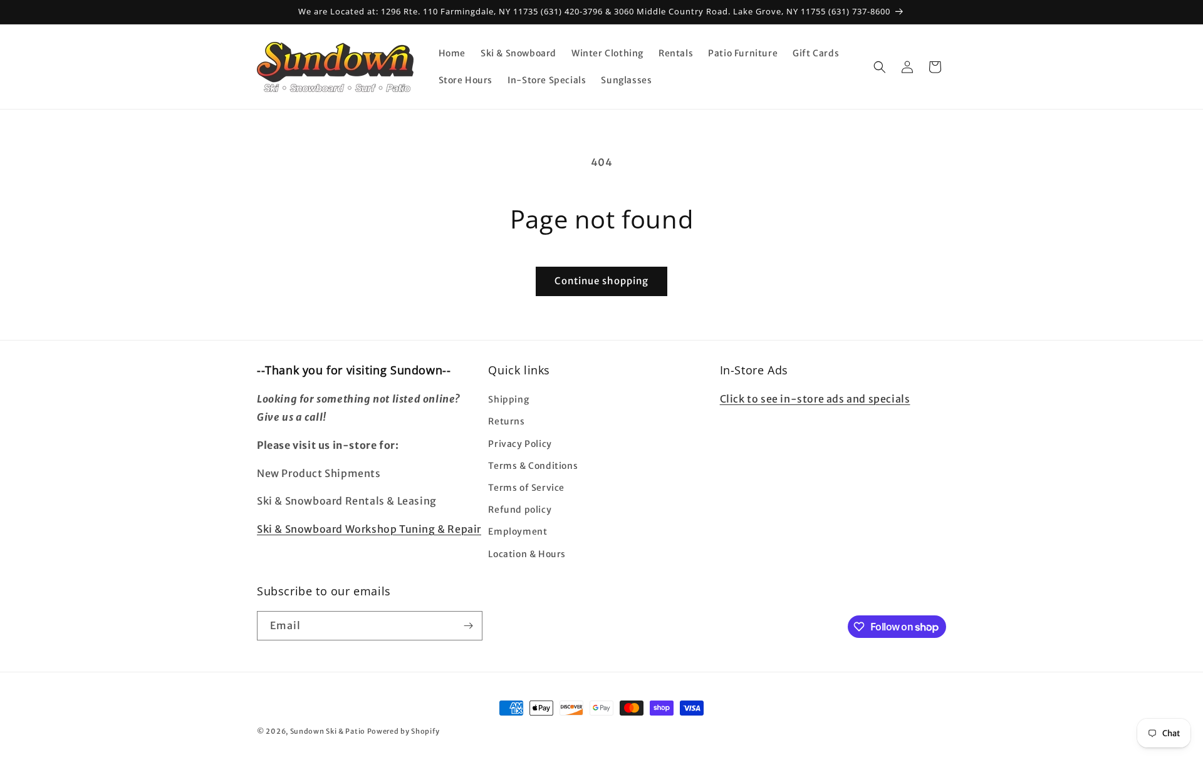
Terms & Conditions (533, 465)
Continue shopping (601, 281)
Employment (517, 531)
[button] (879, 67)
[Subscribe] (468, 625)
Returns (506, 421)
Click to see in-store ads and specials (815, 399)
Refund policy (519, 509)
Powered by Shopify (403, 731)
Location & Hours (527, 554)
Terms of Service (526, 487)
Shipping (508, 399)
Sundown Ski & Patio (327, 731)
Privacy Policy (519, 443)
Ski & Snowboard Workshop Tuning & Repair (369, 529)
